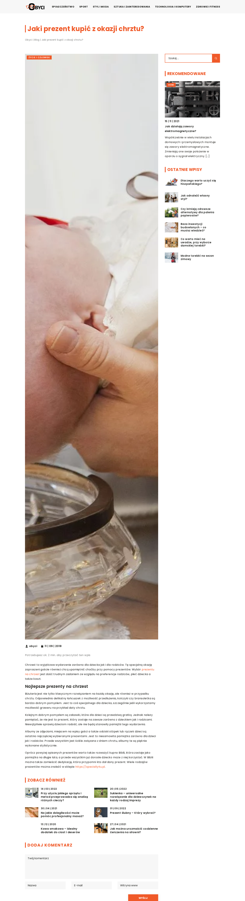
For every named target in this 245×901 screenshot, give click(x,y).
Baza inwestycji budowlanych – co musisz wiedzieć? (193, 227)
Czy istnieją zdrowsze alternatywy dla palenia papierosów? (197, 212)
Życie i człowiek (39, 57)
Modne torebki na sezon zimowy (197, 257)
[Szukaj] (216, 58)
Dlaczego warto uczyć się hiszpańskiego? (198, 182)
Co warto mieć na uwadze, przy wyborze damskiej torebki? (196, 242)
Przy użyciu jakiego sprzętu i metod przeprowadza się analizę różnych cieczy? (64, 797)
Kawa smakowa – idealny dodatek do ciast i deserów (60, 830)
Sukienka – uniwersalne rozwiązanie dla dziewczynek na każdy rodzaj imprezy (133, 797)
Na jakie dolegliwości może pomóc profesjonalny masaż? (62, 814)
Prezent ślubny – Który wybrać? (133, 813)
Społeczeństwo (63, 6)
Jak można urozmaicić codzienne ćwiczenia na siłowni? (134, 830)
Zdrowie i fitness (208, 6)
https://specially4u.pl (90, 767)
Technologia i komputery (173, 6)
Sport (83, 6)
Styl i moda (101, 6)
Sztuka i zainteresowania (132, 6)
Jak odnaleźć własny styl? (195, 197)
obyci (33, 646)
